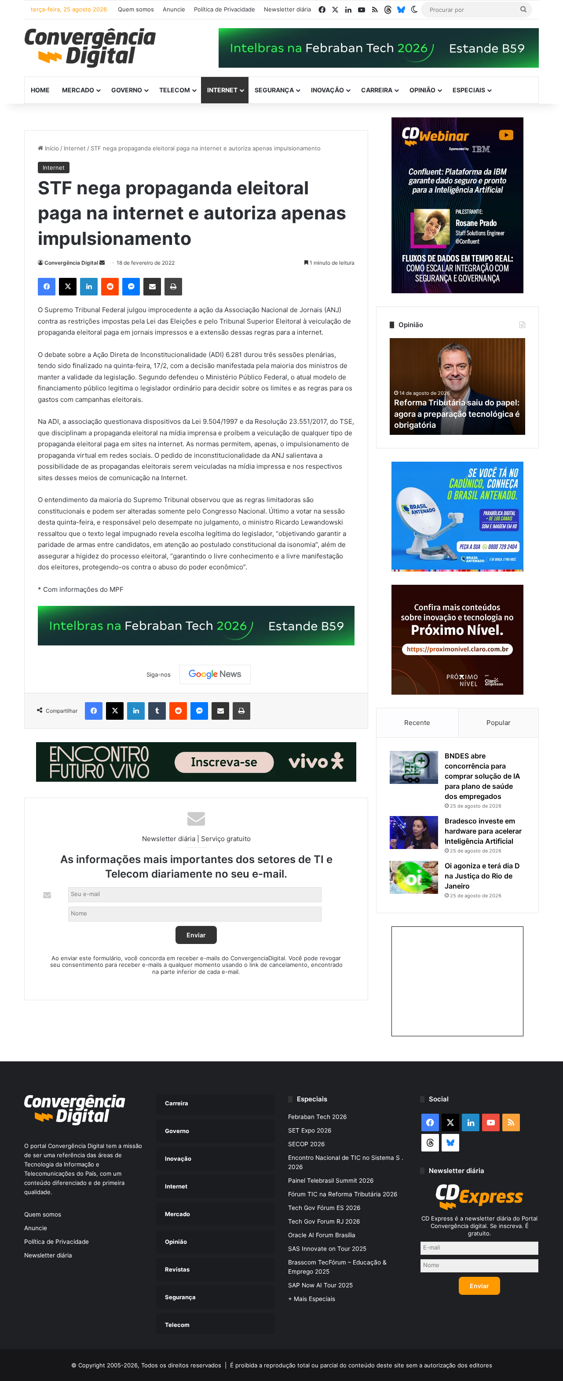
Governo (126, 90)
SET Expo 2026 (310, 1130)
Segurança (274, 90)
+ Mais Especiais (311, 1298)
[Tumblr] (157, 711)
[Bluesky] (401, 9)
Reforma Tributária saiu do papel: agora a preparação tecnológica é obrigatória (457, 413)
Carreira (376, 90)
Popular (498, 722)
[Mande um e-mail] (102, 262)
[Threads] (388, 9)
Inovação (327, 90)
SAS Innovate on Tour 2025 (327, 1248)
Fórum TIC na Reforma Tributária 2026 (343, 1194)
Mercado (78, 90)
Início (51, 148)
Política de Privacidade (224, 9)
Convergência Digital (71, 262)
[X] (68, 286)
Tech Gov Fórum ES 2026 (324, 1207)
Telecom (174, 90)
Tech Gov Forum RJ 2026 (324, 1221)
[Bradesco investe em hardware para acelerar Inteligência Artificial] (414, 832)
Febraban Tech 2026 (317, 1116)
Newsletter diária (287, 9)
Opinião (422, 90)
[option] (457, 386)
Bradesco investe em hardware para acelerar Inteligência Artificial (483, 830)
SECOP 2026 (306, 1144)
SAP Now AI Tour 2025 (320, 1285)
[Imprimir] (173, 286)
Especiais (469, 90)
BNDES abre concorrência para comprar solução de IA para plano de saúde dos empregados (482, 776)
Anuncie (174, 9)
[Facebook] (46, 286)
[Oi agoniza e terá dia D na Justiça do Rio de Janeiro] (414, 877)
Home (40, 90)
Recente (417, 722)
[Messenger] (131, 286)
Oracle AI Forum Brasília (321, 1235)
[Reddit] (110, 286)
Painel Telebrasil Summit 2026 (331, 1180)
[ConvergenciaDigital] (90, 48)
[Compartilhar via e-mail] (152, 286)
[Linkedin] (89, 286)
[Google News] (215, 674)
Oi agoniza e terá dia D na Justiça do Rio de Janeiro (482, 875)
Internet (222, 90)
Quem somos (136, 9)
